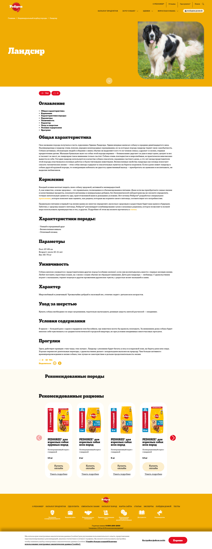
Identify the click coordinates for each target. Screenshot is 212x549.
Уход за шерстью (49, 125)
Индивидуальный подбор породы (32, 18)
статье (133, 209)
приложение (45, 198)
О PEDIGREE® (158, 4)
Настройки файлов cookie (153, 540)
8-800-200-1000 (113, 525)
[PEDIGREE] (16, 7)
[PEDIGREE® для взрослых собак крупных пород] (59, 420)
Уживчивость (47, 120)
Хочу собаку (128, 11)
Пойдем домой (163, 506)
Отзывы (172, 4)
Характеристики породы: (53, 115)
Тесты (177, 506)
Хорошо (178, 540)
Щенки (146, 11)
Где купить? (185, 4)
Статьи (137, 506)
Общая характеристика (52, 111)
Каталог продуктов (108, 11)
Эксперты (149, 506)
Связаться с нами (90, 506)
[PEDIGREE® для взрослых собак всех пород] (90, 420)
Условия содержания (51, 127)
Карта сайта (125, 506)
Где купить (73, 506)
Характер (46, 122)
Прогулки (46, 130)
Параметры (47, 118)
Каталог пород (109, 506)
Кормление (46, 113)
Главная (11, 18)
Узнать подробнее (58, 474)
